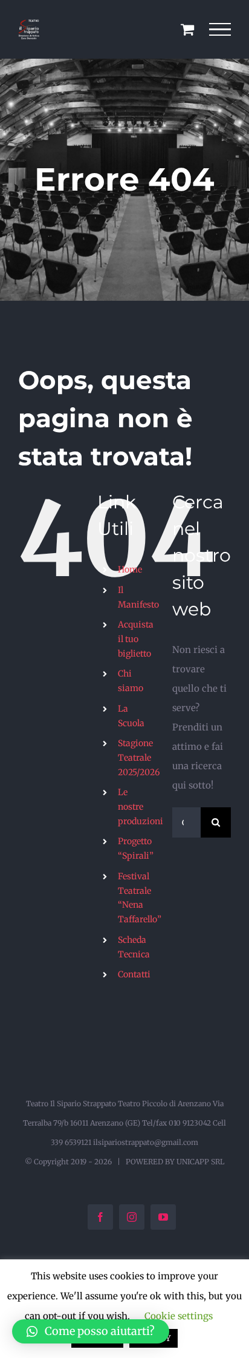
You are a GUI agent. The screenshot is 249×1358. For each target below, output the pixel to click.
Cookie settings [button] (178, 1316)
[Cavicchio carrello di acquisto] (187, 29)
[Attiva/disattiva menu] (220, 29)
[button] (90, 1331)
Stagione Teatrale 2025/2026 (139, 758)
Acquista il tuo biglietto (136, 639)
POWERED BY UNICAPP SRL (175, 1161)
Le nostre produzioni (140, 807)
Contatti (134, 974)
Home (130, 569)
